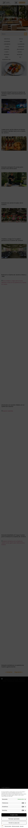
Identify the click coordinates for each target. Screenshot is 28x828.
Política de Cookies (8, 826)
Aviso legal (21, 826)
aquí (11, 796)
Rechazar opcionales (14, 819)
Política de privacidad (15, 826)
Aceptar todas (14, 815)
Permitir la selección (14, 823)
